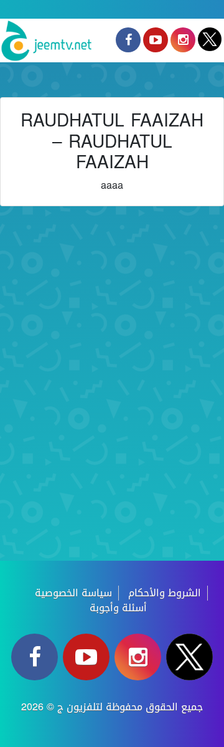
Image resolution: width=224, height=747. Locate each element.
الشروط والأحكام (164, 592)
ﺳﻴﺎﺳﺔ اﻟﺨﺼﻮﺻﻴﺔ (73, 592)
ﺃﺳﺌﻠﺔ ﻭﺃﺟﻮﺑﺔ (118, 607)
